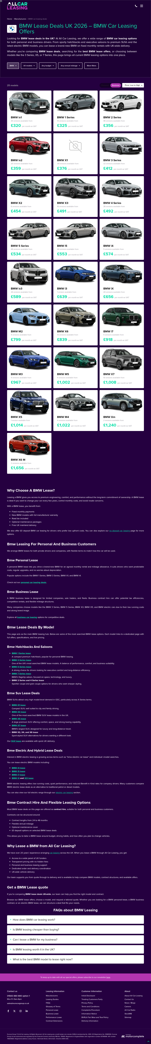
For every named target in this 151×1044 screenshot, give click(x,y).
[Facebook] (8, 1011)
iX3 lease (29, 778)
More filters (91, 65)
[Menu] (141, 6)
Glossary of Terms (53, 1006)
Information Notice (89, 1013)
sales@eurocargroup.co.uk (18, 1003)
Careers (128, 1006)
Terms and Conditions (90, 1006)
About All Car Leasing (134, 995)
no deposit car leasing (119, 530)
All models (27, 65)
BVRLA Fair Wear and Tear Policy (95, 1017)
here (108, 977)
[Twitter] (14, 1011)
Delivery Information (90, 1021)
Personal (105, 85)
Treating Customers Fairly (92, 999)
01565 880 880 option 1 (18, 995)
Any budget (46, 65)
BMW (12, 65)
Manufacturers (52, 995)
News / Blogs (130, 1003)
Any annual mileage (69, 65)
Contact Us (129, 999)
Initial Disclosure (88, 995)
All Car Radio (130, 1010)
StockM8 (128, 1013)
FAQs (48, 1003)
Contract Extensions (54, 1021)
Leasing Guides (52, 999)
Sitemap (128, 1017)
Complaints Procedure (91, 1010)
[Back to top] (148, 1041)
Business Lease (52, 1013)
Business (115, 85)
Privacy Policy (87, 1003)
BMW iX (16, 778)
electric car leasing (64, 792)
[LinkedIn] (27, 1011)
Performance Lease (54, 1017)
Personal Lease (52, 1010)
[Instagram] (20, 1011)
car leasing (55, 852)
